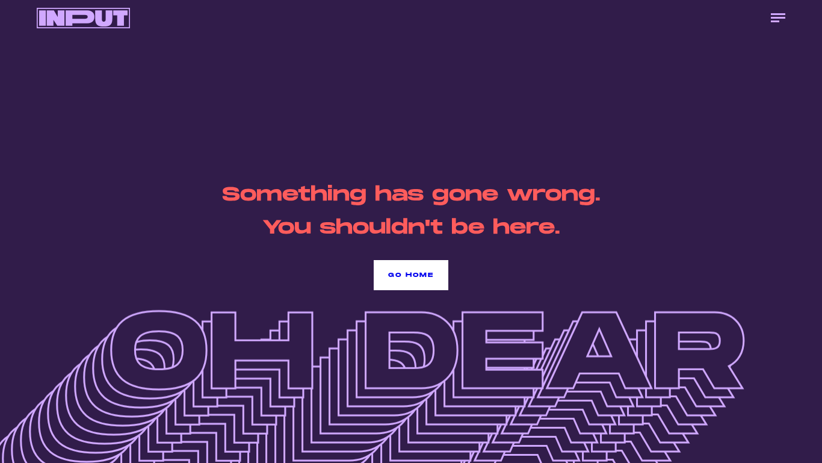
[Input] (83, 18)
